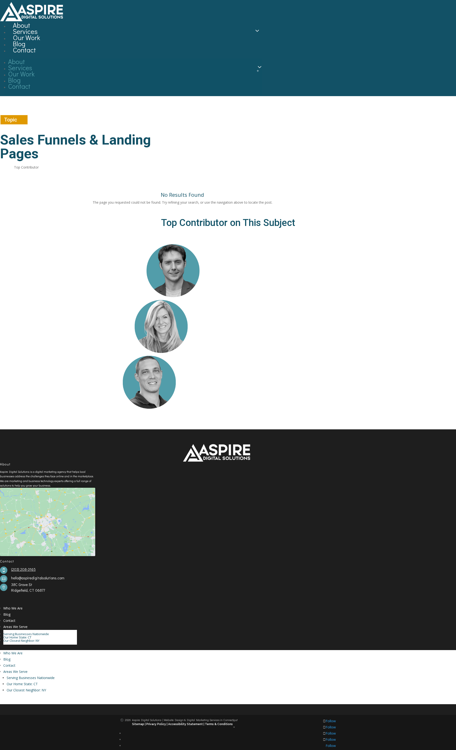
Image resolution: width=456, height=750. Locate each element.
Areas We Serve (15, 626)
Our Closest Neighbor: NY (21, 640)
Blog (19, 44)
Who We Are (13, 608)
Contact (24, 50)
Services (25, 31)
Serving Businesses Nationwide (26, 634)
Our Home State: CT (17, 637)
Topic (10, 120)
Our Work (26, 37)
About (21, 25)
